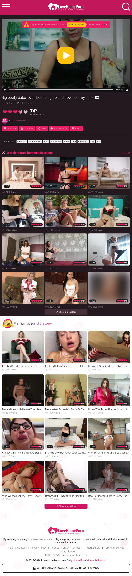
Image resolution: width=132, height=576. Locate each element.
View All (126, 153)
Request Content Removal (66, 547)
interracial (56, 141)
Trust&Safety (92, 547)
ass (98, 141)
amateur (21, 141)
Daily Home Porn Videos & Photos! (86, 560)
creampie (83, 141)
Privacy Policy (38, 547)
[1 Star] (5, 112)
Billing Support (68, 551)
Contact (21, 547)
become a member (76, 24)
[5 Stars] (26, 112)
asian (66, 141)
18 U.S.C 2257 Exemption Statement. (66, 555)
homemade (35, 141)
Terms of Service (114, 547)
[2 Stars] (10, 112)
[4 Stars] (20, 112)
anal (45, 141)
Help (10, 547)
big (92, 141)
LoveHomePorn (18, 120)
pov (74, 141)
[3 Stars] (15, 112)
